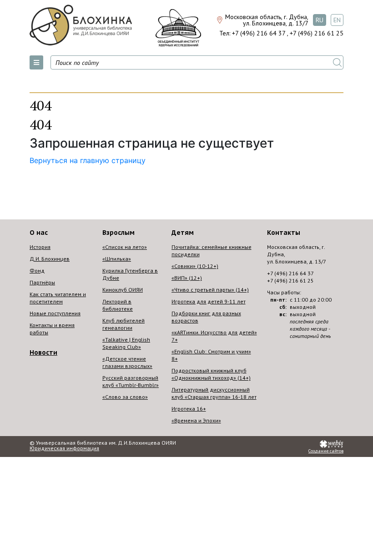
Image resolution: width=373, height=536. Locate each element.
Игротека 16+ (188, 408)
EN (337, 20)
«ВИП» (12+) (186, 277)
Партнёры (42, 282)
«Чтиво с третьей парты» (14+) (210, 289)
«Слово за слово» (125, 396)
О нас (39, 232)
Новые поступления (55, 313)
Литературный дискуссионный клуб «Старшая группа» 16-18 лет (214, 393)
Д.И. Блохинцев (50, 258)
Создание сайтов (325, 451)
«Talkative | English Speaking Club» (126, 343)
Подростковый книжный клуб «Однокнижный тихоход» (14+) (211, 374)
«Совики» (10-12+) (194, 266)
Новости (43, 352)
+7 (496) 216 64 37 (258, 33)
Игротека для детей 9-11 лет (208, 301)
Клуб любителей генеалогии (123, 324)
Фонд (37, 270)
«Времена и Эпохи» (196, 420)
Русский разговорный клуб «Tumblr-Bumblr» (130, 381)
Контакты (283, 232)
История (40, 246)
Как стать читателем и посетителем (58, 298)
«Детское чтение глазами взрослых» (127, 362)
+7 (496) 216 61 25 (316, 33)
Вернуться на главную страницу (88, 160)
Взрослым (118, 232)
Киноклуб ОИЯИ (122, 289)
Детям (182, 232)
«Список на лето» (124, 246)
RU (319, 20)
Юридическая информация (64, 448)
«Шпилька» (116, 258)
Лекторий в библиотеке (117, 305)
